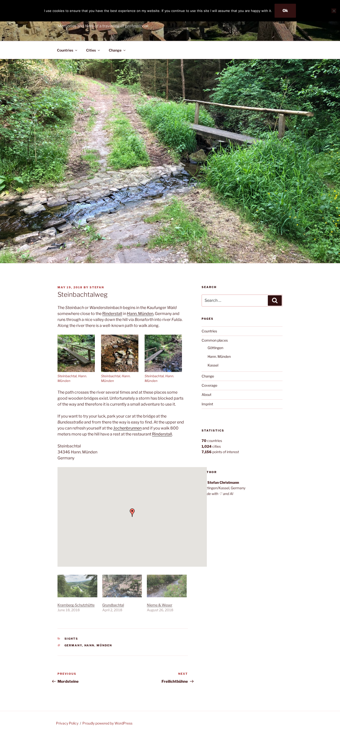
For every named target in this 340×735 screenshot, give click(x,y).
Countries (65, 50)
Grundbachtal (113, 605)
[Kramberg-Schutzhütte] (77, 586)
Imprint (207, 404)
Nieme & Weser (159, 605)
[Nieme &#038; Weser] (167, 586)
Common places (215, 340)
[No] (333, 10)
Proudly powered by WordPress (107, 723)
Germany (73, 645)
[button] (79, 359)
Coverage (209, 385)
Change (115, 50)
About (206, 394)
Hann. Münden (140, 313)
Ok (285, 10)
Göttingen (215, 348)
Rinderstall (112, 313)
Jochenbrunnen (127, 428)
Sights (71, 638)
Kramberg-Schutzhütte (76, 605)
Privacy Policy (67, 723)
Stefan (97, 287)
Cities (91, 50)
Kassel (213, 365)
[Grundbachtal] (122, 586)
